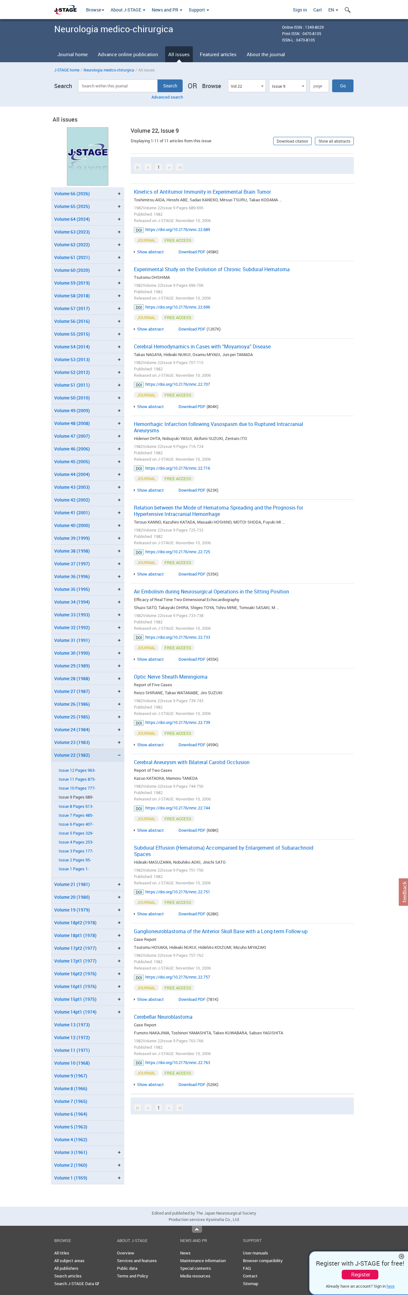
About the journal (266, 54)
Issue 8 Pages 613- (76, 806)
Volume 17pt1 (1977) (75, 961)
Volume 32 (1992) (72, 627)
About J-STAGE (126, 10)
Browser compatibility (263, 1260)
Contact (250, 1276)
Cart (317, 10)
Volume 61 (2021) (72, 257)
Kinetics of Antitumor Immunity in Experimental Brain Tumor (202, 191)
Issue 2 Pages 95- (75, 860)
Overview (125, 1253)
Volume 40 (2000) (72, 525)
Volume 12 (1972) (72, 1037)
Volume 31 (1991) (72, 640)
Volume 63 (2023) (72, 232)
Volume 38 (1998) (72, 551)
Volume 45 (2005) (72, 461)
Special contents (195, 1268)
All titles (61, 1253)
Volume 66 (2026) (72, 193)
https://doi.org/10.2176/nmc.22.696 (177, 307)
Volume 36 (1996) (72, 576)
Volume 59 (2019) (72, 283)
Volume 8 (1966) (70, 1088)
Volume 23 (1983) (72, 742)
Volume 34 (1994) (72, 602)
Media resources (195, 1276)
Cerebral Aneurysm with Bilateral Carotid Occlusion (192, 762)
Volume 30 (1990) (72, 653)
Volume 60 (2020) (72, 270)
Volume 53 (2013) (72, 359)
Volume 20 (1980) (72, 897)
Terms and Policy (132, 1276)
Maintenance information (203, 1260)
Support (197, 10)
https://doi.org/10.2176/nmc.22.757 (177, 977)
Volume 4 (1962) (70, 1139)
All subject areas (69, 1260)
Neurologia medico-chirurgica (109, 69)
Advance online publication (128, 54)
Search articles (68, 1276)
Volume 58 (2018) (72, 296)
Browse (93, 10)
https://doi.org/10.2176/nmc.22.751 (177, 892)
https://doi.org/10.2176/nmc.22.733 (177, 637)
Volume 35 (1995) (72, 589)
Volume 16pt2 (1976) (75, 974)
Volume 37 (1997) (72, 564)
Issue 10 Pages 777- (77, 788)
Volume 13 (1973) (72, 1025)
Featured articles (218, 54)
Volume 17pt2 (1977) (75, 948)
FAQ (247, 1268)
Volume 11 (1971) (72, 1050)
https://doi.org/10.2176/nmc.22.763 (177, 1062)
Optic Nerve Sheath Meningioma (171, 676)
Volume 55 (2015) (72, 334)
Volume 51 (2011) (72, 385)
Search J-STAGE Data (74, 1283)
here (391, 1286)
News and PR (165, 10)
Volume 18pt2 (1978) (75, 922)
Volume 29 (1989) (72, 666)
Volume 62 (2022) (72, 245)
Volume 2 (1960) (70, 1165)
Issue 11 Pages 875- (77, 779)
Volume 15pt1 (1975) (75, 999)
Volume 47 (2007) (72, 436)
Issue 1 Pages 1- (74, 869)
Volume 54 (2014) (72, 347)
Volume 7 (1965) (70, 1101)
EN (331, 10)
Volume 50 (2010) (72, 398)
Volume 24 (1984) (72, 729)
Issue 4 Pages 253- (76, 842)
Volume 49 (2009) (72, 410)
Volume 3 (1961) (70, 1152)
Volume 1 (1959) (70, 1178)
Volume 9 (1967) (70, 1076)
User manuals (255, 1253)
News (185, 1253)
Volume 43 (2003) (72, 487)
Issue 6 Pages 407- (76, 824)
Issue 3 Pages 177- (76, 851)
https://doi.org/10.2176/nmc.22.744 (177, 808)
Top (197, 1229)
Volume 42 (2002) (72, 500)
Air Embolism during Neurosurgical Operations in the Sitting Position (211, 591)
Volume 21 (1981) (72, 884)
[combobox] (247, 85)
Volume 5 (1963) (70, 1127)
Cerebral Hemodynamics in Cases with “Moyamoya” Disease (202, 346)
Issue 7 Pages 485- (76, 815)
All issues (179, 54)
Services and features (137, 1260)
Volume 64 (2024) (72, 219)
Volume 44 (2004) (72, 474)
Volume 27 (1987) (72, 691)
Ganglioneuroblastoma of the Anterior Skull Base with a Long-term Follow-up (221, 931)
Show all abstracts (334, 141)
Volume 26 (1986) (72, 704)
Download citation (292, 141)
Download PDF (192, 252)
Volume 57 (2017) (72, 308)
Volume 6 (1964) (70, 1114)
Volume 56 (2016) (72, 321)
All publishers (66, 1268)
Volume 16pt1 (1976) (75, 986)
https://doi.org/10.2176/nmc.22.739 (177, 722)
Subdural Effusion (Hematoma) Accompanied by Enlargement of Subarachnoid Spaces (223, 851)
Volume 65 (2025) (72, 206)
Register (360, 1274)
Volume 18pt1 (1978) (75, 935)
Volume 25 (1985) (72, 717)
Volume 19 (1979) (72, 910)
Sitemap (250, 1283)
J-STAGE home (66, 69)
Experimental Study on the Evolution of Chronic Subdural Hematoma (212, 269)
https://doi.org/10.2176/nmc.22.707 (177, 384)
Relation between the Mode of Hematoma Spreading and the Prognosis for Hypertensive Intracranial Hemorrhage (218, 510)
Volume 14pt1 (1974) (75, 1012)
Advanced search (167, 97)
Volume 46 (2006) (72, 449)
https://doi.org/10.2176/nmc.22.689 (177, 229)
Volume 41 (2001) (72, 513)
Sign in (300, 10)
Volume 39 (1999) (72, 538)
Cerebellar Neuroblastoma (163, 1016)
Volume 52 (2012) (72, 372)
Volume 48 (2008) (72, 423)
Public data (127, 1268)
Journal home (72, 54)
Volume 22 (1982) (72, 755)
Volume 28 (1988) (72, 678)
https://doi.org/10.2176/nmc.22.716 (177, 468)
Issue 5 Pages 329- (76, 833)
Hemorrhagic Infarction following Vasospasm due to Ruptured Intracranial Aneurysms (218, 427)
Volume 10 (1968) (72, 1063)
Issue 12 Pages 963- (77, 770)
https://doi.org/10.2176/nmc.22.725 (177, 551)
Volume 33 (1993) (72, 615)
